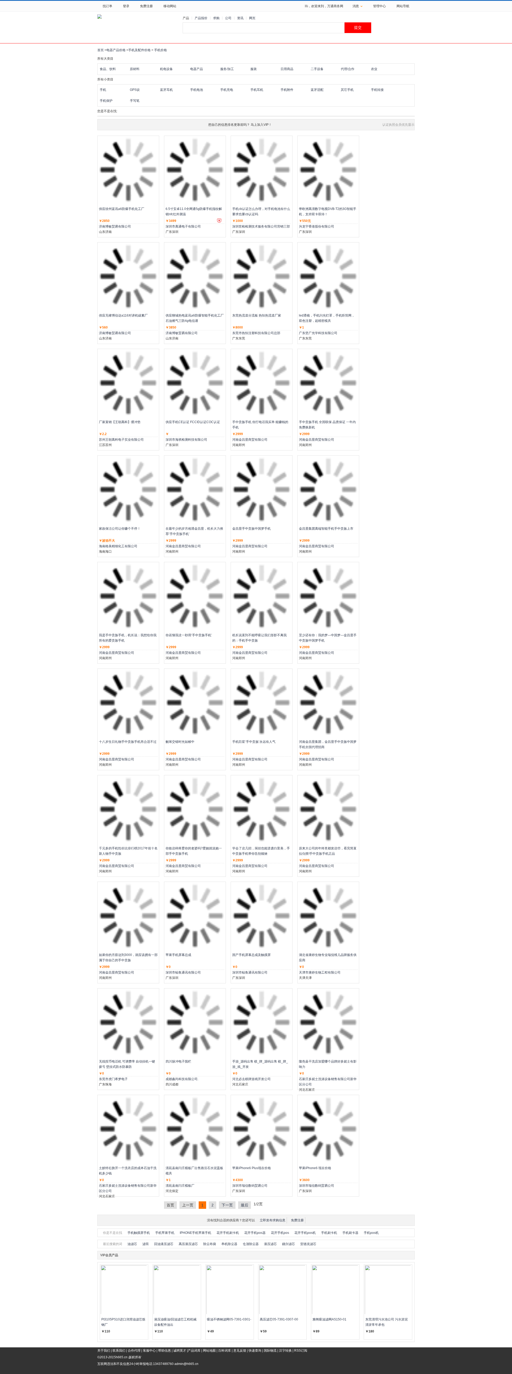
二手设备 (317, 69)
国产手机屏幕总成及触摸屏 (251, 955)
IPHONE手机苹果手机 (195, 1233)
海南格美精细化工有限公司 (118, 546)
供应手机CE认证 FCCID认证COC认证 (193, 422)
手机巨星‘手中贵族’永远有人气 (253, 742)
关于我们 (103, 1350)
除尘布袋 (209, 1244)
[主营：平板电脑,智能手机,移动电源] (328, 169)
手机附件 (287, 90)
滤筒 (145, 1244)
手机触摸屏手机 (138, 1233)
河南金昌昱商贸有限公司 (249, 439)
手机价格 (160, 50)
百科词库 (224, 1350)
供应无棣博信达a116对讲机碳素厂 (123, 315)
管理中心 (379, 6)
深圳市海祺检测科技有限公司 (186, 439)
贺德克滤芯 (308, 1244)
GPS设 (135, 90)
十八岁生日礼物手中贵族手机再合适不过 (128, 742)
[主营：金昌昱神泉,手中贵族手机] (195, 489)
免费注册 (146, 6)
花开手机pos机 (305, 1233)
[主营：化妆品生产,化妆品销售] (328, 915)
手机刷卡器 (350, 1233)
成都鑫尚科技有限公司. (182, 1079)
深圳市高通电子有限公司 (183, 226)
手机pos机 (371, 1233)
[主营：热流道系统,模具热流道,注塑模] (261, 276)
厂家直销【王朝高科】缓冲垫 (120, 422)
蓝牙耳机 (166, 90)
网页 (252, 18)
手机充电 (226, 90)
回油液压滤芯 (163, 1244)
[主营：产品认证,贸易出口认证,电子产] (261, 169)
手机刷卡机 (329, 1233)
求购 (216, 18)
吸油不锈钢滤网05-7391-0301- (229, 1319)
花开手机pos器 (255, 1233)
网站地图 (209, 1350)
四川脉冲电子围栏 (178, 1061)
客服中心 (149, 1350)
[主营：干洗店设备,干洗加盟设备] (328, 1022)
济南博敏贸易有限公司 (115, 226)
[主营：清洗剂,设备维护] (128, 489)
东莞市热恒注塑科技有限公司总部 (256, 333)
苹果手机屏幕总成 (178, 955)
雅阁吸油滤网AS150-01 (329, 1319)
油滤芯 (132, 1244)
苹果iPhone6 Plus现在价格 (251, 1168)
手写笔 (134, 101)
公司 (228, 18)
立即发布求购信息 (272, 1220)
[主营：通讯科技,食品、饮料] (261, 383)
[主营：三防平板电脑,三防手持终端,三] (195, 169)
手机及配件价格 (139, 50)
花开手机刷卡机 (228, 1233)
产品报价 (201, 18)
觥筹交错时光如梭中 (180, 742)
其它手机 (347, 90)
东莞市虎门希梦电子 (113, 1079)
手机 (103, 90)
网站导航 (403, 6)
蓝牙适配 (317, 90)
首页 (100, 50)
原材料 (134, 69)
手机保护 (106, 101)
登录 (126, 6)
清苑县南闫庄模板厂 (180, 1185)
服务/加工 (227, 69)
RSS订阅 (300, 1350)
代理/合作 (347, 69)
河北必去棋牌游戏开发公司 (251, 1079)
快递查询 (255, 1350)
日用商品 (287, 69)
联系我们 (119, 1350)
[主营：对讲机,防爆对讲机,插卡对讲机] (128, 169)
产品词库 (194, 1350)
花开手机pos (280, 1233)
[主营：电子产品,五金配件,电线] (128, 1022)
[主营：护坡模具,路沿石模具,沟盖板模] (195, 1129)
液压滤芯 (270, 1244)
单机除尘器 (229, 1244)
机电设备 (166, 69)
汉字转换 (285, 1350)
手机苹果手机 (164, 1233)
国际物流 (270, 1350)
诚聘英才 (179, 1350)
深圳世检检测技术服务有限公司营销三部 (261, 226)
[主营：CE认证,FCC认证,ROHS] (195, 383)
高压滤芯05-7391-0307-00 (279, 1319)
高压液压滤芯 (188, 1244)
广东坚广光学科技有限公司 (318, 333)
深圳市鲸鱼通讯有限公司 (183, 972)
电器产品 (196, 69)
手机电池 (196, 90)
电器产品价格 (116, 50)
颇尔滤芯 (288, 1244)
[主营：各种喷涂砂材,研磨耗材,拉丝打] (128, 383)
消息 (356, 6)
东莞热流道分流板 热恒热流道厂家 (256, 315)
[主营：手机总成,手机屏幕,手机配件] (195, 915)
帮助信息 (164, 1350)
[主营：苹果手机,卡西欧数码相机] (261, 1129)
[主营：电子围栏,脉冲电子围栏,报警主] (195, 1022)
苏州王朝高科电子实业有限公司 (121, 439)
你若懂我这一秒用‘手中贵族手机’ (189, 635)
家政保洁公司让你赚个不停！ (120, 528)
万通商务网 (335, 6)
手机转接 (377, 90)
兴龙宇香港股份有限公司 (316, 226)
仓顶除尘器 (251, 1244)
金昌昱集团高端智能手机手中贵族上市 (326, 528)
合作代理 (134, 1350)
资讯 (240, 18)
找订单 (107, 6)
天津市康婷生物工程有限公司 (320, 972)
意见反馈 (239, 1350)
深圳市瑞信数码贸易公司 (249, 1185)
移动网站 (169, 6)
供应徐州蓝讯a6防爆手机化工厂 (121, 209)
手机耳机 (256, 90)
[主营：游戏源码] (261, 1022)
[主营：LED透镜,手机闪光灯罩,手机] (328, 276)
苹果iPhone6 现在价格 (315, 1168)
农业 (374, 69)
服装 (253, 69)
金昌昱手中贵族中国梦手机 (251, 528)
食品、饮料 (108, 69)
